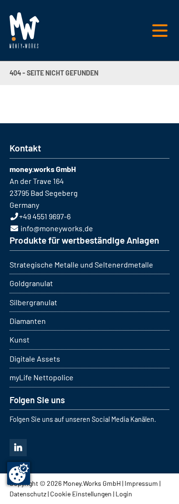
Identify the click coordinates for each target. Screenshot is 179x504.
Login (124, 494)
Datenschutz (28, 494)
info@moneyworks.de (57, 228)
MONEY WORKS (24, 30)
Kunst (20, 339)
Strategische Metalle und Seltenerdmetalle (81, 264)
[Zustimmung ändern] (18, 473)
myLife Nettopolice (42, 377)
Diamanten (28, 320)
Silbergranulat (33, 302)
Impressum (141, 483)
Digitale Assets (35, 358)
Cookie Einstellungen (81, 494)
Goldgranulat (31, 283)
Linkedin (18, 447)
